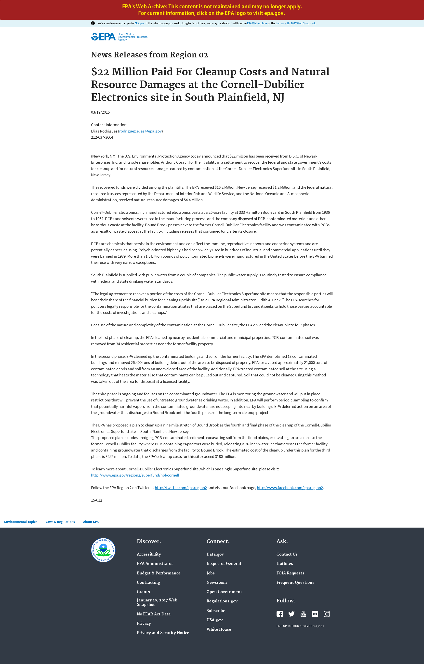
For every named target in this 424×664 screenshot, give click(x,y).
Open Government (224, 592)
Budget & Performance (159, 573)
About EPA (91, 521)
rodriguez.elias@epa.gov (140, 131)
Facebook (280, 614)
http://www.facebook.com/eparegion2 (290, 487)
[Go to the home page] (103, 36)
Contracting (148, 583)
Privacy (144, 624)
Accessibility (149, 554)
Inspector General (224, 564)
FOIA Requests (290, 573)
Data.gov (215, 554)
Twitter (291, 614)
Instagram (327, 614)
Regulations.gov (222, 601)
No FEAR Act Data (154, 614)
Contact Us (287, 554)
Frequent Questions (295, 583)
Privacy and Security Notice (163, 633)
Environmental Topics (20, 521)
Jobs (211, 573)
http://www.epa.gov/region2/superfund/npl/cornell (135, 475)
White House (219, 629)
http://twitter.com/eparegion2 (181, 487)
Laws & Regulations (60, 521)
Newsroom (217, 583)
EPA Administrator (155, 564)
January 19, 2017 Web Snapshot (295, 23)
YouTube (303, 614)
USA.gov (215, 620)
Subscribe (216, 611)
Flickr (315, 614)
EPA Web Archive (257, 23)
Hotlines (285, 564)
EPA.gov (139, 23)
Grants (143, 592)
